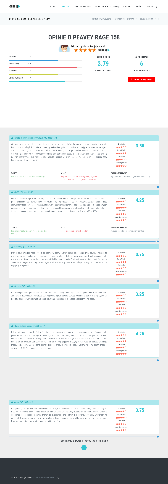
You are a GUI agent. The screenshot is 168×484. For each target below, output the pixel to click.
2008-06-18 (52, 138)
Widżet (139, 7)
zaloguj (57, 477)
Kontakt (127, 7)
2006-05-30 (30, 246)
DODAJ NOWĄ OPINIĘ (143, 79)
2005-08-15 (28, 402)
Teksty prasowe (82, 7)
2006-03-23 (30, 286)
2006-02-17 (40, 326)
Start (53, 7)
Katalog (65, 7)
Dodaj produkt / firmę (107, 7)
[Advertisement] (84, 101)
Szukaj (151, 7)
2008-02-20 (28, 192)
